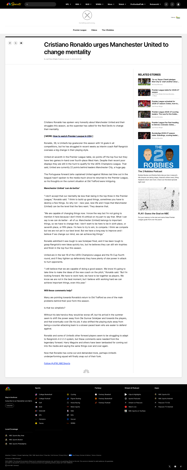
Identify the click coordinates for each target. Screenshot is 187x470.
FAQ (30, 455)
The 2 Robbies (108, 30)
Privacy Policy (63, 455)
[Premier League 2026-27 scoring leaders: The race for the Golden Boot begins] (144, 114)
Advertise (8, 455)
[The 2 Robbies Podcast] (158, 156)
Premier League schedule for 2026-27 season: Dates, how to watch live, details (165, 102)
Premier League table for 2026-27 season (165, 91)
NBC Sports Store (38, 455)
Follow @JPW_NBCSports (57, 363)
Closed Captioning (23, 455)
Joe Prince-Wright (51, 59)
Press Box (47, 455)
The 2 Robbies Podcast (150, 171)
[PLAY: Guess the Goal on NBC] (158, 199)
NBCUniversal (17, 458)
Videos (94, 30)
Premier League (79, 30)
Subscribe (10, 405)
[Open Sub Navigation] (70, 4)
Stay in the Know (11, 397)
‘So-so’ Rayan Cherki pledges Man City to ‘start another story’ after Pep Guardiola (165, 80)
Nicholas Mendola (157, 84)
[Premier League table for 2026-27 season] (144, 92)
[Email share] (21, 43)
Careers (14, 455)
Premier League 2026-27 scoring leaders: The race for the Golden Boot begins (165, 113)
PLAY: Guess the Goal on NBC (153, 213)
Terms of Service (96, 455)
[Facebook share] (10, 43)
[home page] (13, 4)
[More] (166, 4)
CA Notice (87, 455)
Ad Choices (54, 455)
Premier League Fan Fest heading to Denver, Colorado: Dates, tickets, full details (165, 123)
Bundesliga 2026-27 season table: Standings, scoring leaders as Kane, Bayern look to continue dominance (165, 134)
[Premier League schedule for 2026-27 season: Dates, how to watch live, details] (144, 103)
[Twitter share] (15, 43)
